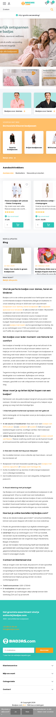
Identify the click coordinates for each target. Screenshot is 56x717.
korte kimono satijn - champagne (45, 202)
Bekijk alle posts (10, 280)
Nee (27, 711)
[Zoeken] (52, 9)
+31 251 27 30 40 (10, 626)
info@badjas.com (11, 629)
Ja (15, 711)
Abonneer (44, 650)
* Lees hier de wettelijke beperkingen (17, 655)
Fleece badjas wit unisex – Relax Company (16, 202)
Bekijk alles (8, 158)
